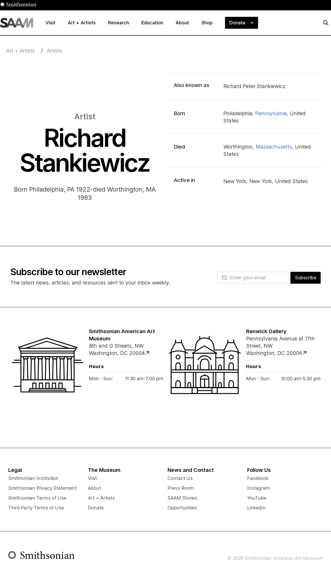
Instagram (258, 488)
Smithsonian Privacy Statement (42, 488)
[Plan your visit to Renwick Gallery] (305, 353)
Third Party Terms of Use (36, 507)
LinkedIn (256, 507)
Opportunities (182, 507)
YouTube (256, 498)
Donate (96, 507)
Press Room (181, 488)
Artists (54, 51)
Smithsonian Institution (33, 478)
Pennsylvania (271, 113)
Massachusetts (274, 147)
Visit (92, 478)
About (94, 488)
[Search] (326, 23)
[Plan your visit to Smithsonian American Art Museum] (148, 353)
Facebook (257, 478)
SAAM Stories (182, 498)
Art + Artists (20, 51)
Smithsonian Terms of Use (37, 498)
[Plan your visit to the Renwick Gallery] (205, 377)
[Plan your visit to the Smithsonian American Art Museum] (47, 377)
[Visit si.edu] (41, 556)
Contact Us (180, 478)
